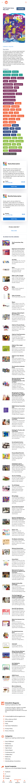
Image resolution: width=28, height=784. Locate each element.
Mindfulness (20, 116)
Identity (16, 112)
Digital (20, 138)
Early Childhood (7, 71)
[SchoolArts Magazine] (14, 2)
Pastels (5, 147)
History (5, 112)
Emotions (18, 109)
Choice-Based (13, 81)
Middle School (7, 75)
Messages (13, 116)
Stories (5, 122)
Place (18, 119)
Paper (19, 144)
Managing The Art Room (9, 94)
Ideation (16, 87)
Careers (5, 81)
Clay (19, 135)
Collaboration (7, 106)
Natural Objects (19, 141)
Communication (15, 106)
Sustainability (12, 122)
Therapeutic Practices (8, 103)
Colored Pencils (7, 138)
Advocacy (14, 78)
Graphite (6, 141)
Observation (11, 119)
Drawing (18, 128)
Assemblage (15, 125)
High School (14, 75)
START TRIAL (14, 186)
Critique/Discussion (8, 87)
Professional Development (15, 150)
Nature (5, 119)
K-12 (21, 75)
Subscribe (21, 8)
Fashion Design (7, 131)
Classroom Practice (8, 84)
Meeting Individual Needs (9, 97)
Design (12, 109)
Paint (14, 144)
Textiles (5, 150)
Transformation (7, 125)
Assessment (20, 78)
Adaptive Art (6, 78)
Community (6, 109)
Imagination (6, 116)
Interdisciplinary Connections (10, 90)
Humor (10, 112)
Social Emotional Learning (9, 100)
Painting (13, 135)
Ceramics (6, 128)
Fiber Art (15, 131)
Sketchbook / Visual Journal (10, 153)
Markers (12, 141)
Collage (12, 128)
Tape (20, 147)
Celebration (18, 103)
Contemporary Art (18, 84)
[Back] (2, 2)
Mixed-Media (6, 135)
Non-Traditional (7, 144)
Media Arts (19, 94)
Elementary (15, 71)
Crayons (15, 138)
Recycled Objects (13, 147)
